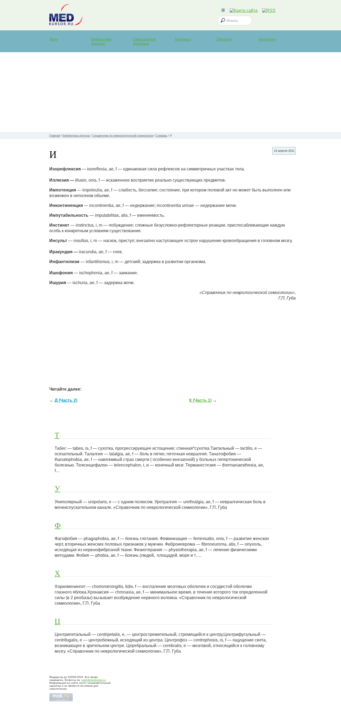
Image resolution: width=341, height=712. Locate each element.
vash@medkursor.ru (94, 679)
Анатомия (267, 39)
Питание (224, 39)
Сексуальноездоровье (144, 41)
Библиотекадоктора (101, 41)
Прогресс (183, 39)
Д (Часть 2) (66, 400)
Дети (53, 39)
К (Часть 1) (200, 400)
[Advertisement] (170, 92)
